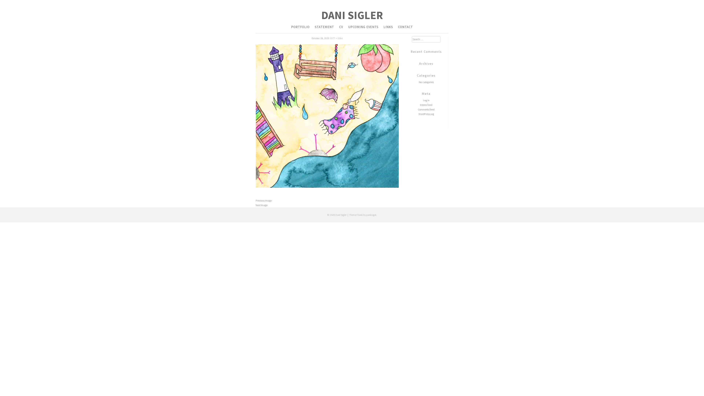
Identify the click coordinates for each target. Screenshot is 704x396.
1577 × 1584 (336, 38)
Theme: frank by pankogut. (363, 215)
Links (388, 27)
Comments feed (426, 109)
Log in (426, 100)
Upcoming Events (363, 27)
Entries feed (426, 105)
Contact (405, 27)
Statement (324, 27)
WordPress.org (426, 114)
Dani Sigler (352, 15)
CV (341, 27)
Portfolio (300, 27)
